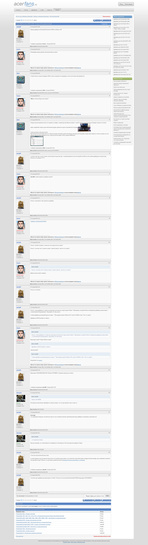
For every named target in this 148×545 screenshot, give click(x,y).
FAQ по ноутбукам (59, 67)
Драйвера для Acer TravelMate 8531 (122, 55)
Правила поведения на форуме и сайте (102, 536)
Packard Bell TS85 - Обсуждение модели (26, 528)
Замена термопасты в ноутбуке (121, 97)
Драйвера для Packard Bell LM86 (122, 21)
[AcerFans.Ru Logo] (25, 4)
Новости (49, 10)
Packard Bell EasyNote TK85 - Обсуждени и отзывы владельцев (31, 526)
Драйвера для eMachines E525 (121, 47)
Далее (35, 20)
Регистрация (128, 4)
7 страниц (18, 20)
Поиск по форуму (107, 16)
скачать (40, 360)
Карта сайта (74, 542)
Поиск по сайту (66, 542)
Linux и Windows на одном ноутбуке (122, 105)
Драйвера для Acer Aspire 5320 (121, 60)
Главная (18, 10)
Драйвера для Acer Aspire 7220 (121, 70)
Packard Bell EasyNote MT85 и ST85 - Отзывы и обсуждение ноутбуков (33, 524)
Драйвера (34, 10)
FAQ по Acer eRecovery (119, 87)
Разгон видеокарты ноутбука (121, 125)
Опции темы (105, 23)
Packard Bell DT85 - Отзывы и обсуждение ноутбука (28, 520)
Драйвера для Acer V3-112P (120, 44)
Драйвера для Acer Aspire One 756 (122, 74)
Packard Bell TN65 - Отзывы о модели (25, 531)
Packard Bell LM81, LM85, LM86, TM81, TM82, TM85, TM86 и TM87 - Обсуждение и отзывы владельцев (41, 518)
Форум (57, 10)
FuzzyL (18, 49)
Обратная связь (81, 542)
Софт (42, 10)
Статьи (26, 10)
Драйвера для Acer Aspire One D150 (122, 31)
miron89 (19, 26)
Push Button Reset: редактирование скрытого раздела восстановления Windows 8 (122, 129)
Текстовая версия (19, 536)
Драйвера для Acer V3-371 (120, 72)
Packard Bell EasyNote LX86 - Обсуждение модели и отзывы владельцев (33, 522)
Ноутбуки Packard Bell (54, 16)
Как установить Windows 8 (120, 81)
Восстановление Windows (120, 103)
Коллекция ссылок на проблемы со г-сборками (74, 460)
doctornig (19, 392)
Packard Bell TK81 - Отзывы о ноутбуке (25, 514)
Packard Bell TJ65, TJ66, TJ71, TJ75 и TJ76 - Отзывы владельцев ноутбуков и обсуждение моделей (40, 516)
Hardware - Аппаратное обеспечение (41, 16)
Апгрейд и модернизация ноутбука (122, 132)
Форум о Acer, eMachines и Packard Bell (24, 16)
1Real (18, 73)
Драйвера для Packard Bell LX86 (121, 57)
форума (79, 67)
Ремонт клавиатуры (118, 122)
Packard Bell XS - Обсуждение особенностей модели (29, 533)
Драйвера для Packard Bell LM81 (122, 19)
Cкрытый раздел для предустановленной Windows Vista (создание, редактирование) (122, 115)
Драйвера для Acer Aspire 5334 (121, 49)
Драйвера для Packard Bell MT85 (38, 221)
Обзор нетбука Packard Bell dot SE (122, 107)
